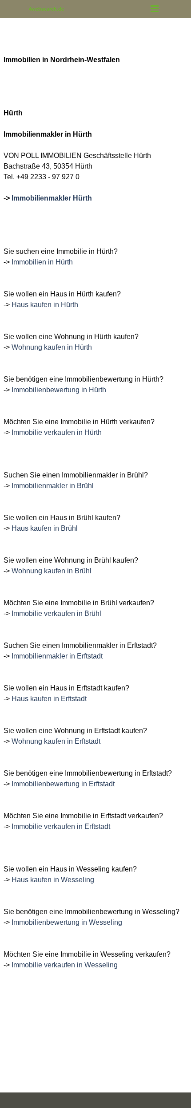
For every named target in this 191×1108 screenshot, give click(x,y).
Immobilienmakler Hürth (52, 198)
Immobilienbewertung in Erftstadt (63, 784)
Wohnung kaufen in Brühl (52, 571)
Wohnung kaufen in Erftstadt (56, 741)
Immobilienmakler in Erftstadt (57, 656)
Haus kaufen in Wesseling (53, 879)
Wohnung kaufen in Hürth (52, 347)
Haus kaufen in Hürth (45, 304)
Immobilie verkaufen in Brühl (56, 613)
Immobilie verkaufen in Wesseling (65, 965)
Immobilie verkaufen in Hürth (57, 432)
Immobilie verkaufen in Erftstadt (61, 826)
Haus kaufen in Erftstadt (49, 698)
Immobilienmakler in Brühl (53, 485)
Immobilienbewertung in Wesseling (67, 922)
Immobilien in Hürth (42, 262)
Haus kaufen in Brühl (45, 528)
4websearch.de (46, 9)
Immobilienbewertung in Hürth (59, 390)
